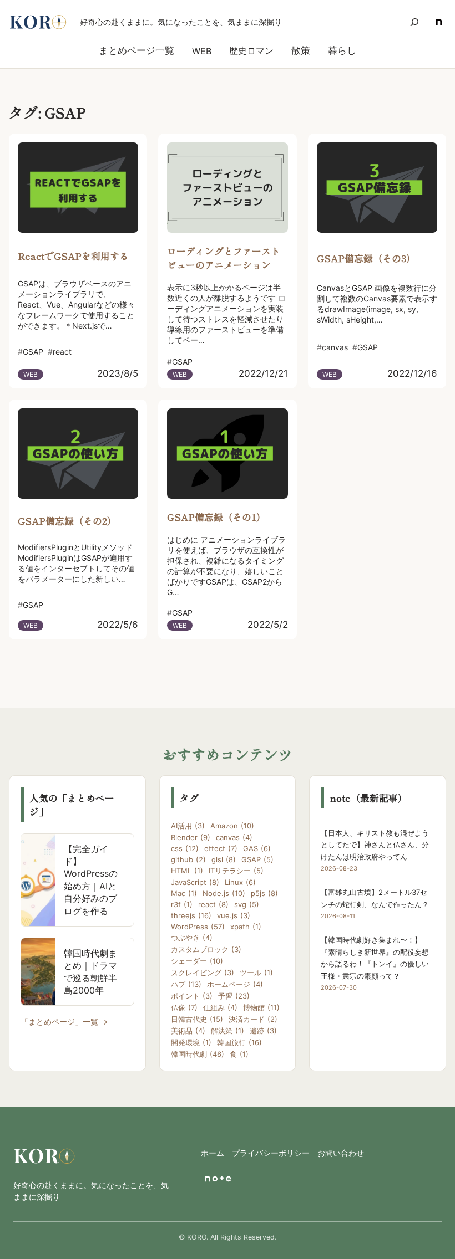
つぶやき (192, 937)
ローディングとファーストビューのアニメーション (223, 258)
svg (246, 904)
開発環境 (191, 1042)
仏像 (184, 1007)
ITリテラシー (236, 870)
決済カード (253, 1019)
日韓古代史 (197, 1019)
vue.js (233, 915)
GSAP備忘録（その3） (366, 258)
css (185, 848)
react (213, 904)
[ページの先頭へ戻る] (431, 1236)
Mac (184, 893)
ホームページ (235, 984)
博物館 (261, 1007)
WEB (30, 374)
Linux (240, 882)
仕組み (220, 1007)
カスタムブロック (206, 949)
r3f (182, 904)
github (188, 859)
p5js (264, 893)
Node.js (224, 893)
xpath (245, 926)
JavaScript (195, 882)
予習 (234, 995)
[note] (439, 22)
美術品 (188, 1030)
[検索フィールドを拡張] (414, 22)
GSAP (257, 859)
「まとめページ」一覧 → (64, 1021)
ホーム (212, 1153)
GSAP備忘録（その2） (67, 521)
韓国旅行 (239, 1042)
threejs (191, 915)
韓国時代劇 (197, 1054)
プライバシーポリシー (271, 1153)
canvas (234, 837)
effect (220, 848)
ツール (256, 972)
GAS (257, 848)
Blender (190, 837)
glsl (223, 859)
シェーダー (197, 960)
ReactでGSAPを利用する (73, 256)
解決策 (227, 1030)
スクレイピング (202, 972)
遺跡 (263, 1030)
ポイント (192, 995)
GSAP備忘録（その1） (216, 517)
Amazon (232, 825)
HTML (187, 870)
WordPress (198, 926)
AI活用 (188, 825)
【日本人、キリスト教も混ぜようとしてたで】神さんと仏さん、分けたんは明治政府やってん (375, 844)
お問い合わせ (340, 1153)
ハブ (186, 984)
